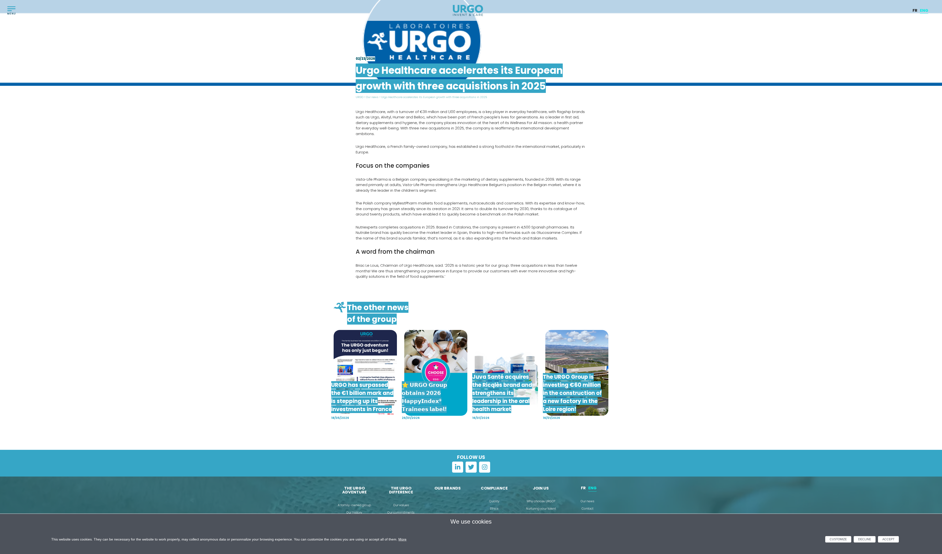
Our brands (447, 488)
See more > (471, 433)
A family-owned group (354, 505)
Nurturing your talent (541, 508)
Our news (372, 97)
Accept (888, 539)
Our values (401, 505)
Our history (354, 512)
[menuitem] (915, 10)
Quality (494, 501)
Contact (587, 508)
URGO (359, 97)
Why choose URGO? (541, 501)
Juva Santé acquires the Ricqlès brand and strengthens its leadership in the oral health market (502, 393)
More (402, 539)
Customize (838, 539)
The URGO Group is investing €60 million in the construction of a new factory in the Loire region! (572, 393)
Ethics (494, 508)
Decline (864, 539)
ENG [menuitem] (924, 10)
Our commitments (401, 512)
